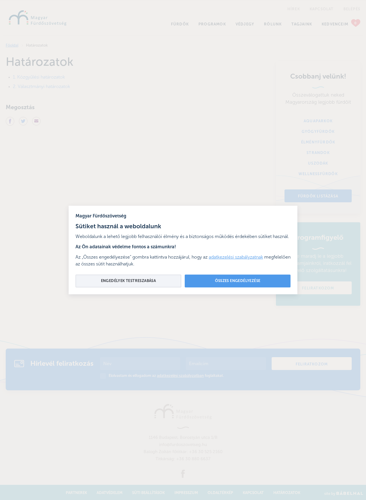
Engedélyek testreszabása (128, 281)
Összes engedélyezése (237, 281)
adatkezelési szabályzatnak (236, 257)
